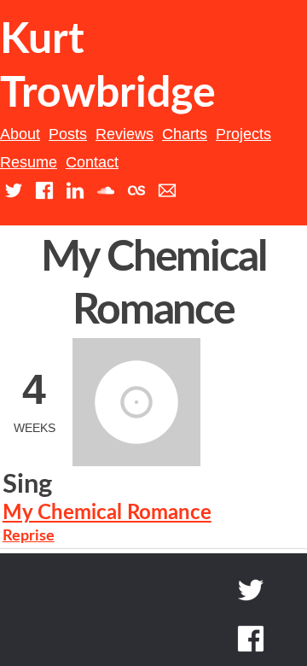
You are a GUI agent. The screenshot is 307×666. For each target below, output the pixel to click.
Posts (68, 134)
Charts (184, 134)
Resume (28, 162)
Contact (92, 162)
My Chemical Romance (107, 513)
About (20, 134)
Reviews (125, 134)
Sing (27, 484)
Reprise (29, 536)
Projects (243, 134)
